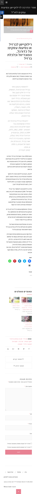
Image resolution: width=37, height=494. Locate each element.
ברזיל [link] (30, 38)
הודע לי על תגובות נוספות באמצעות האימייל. (18, 443)
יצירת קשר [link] (10, 472)
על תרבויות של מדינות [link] (22, 38)
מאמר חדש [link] (19, 366)
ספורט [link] (20, 344)
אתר (31, 433)
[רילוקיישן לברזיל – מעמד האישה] (14, 300)
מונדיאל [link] (14, 341)
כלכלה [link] (20, 341)
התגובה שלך (28, 386)
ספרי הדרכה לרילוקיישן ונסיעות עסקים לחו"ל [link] (18, 10)
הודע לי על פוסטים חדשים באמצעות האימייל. (18, 447)
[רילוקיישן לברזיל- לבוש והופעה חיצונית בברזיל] (27, 319)
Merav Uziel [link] (7, 487)
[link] (6, 2)
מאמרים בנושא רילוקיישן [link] (11, 477)
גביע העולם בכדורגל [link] (15, 339)
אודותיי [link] (19, 472)
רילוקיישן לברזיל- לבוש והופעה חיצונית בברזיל (27, 324)
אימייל (30, 424)
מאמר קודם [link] (17, 359)
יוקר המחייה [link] (27, 341)
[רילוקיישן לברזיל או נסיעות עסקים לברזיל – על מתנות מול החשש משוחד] (27, 300)
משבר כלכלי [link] (27, 344)
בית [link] (26, 472)
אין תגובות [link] (13, 67)
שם (30, 414)
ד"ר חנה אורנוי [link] (23, 64)
